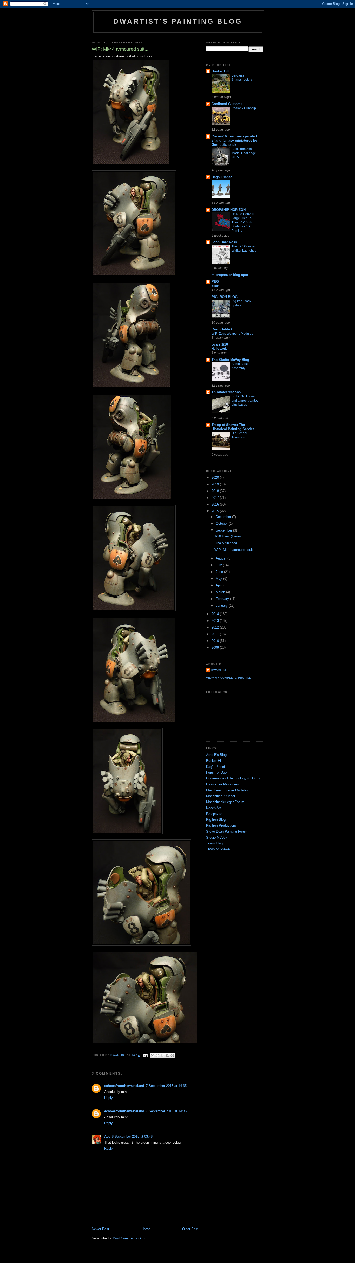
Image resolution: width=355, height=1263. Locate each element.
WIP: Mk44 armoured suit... (235, 550)
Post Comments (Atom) (130, 1238)
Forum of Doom (217, 772)
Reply (108, 1098)
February (223, 599)
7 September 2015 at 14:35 (166, 1086)
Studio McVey (216, 837)
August (221, 558)
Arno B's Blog (216, 755)
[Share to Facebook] (167, 1055)
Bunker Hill (220, 71)
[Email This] (152, 1055)
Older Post (190, 1229)
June (220, 572)
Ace (107, 1136)
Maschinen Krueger (220, 796)
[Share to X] (162, 1055)
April (219, 585)
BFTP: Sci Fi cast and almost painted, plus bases (245, 400)
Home (145, 1229)
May (219, 579)
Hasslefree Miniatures (222, 784)
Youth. (216, 286)
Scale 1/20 (220, 344)
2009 (216, 648)
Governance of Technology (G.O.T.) (233, 778)
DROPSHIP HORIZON (229, 210)
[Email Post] (145, 1055)
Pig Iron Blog (216, 820)
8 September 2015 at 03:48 (132, 1136)
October (222, 524)
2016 (216, 504)
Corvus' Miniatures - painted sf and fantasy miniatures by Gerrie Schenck (234, 140)
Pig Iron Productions (221, 825)
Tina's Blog (214, 843)
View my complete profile (228, 677)
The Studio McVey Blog (230, 360)
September (224, 530)
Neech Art (213, 808)
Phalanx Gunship (244, 108)
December (224, 517)
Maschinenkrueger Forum (225, 802)
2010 (216, 641)
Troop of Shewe (218, 849)
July (219, 565)
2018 (216, 491)
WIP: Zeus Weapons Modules (232, 333)
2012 (216, 627)
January (222, 606)
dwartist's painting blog (177, 21)
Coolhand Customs (227, 104)
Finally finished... (227, 543)
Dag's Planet (215, 767)
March (221, 592)
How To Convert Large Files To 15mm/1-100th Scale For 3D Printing (243, 222)
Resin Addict (222, 329)
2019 (216, 484)
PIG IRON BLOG (225, 297)
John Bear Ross (224, 242)
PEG (215, 282)
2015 (216, 511)
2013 (216, 621)
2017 (216, 498)
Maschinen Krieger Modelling (227, 790)
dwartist (219, 669)
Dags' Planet (222, 177)
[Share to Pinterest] (172, 1055)
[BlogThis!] (157, 1055)
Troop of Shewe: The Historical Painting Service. (233, 427)
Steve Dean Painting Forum (227, 831)
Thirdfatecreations (226, 392)
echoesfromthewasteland (124, 1086)
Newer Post (100, 1229)
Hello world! (220, 348)
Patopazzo (214, 814)
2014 (216, 614)
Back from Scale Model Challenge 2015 (244, 153)
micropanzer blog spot (230, 275)
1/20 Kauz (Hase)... (229, 536)
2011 (216, 634)
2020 (216, 477)
